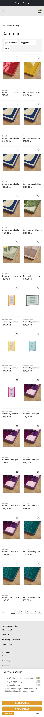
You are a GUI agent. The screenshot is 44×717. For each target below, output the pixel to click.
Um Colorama (7, 656)
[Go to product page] (11, 71)
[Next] (40, 612)
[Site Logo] (11, 11)
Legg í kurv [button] (17, 58)
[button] (4, 11)
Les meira (9, 714)
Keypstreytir (6, 661)
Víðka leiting (13, 25)
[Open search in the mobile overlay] (35, 11)
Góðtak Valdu (22, 703)
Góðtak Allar (22, 709)
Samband (6, 666)
